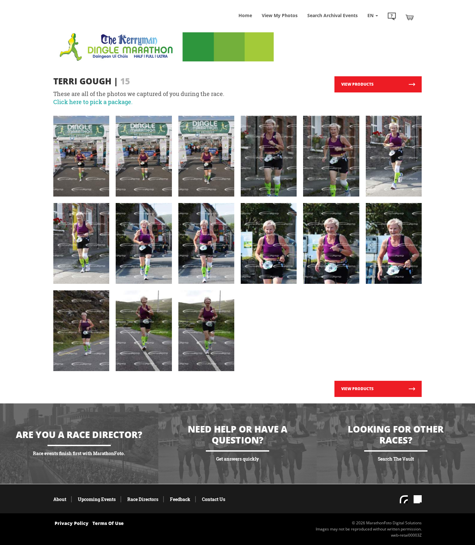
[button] (392, 17)
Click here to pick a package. (92, 102)
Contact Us (213, 499)
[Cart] (409, 17)
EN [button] (371, 15)
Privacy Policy (72, 523)
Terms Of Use (108, 523)
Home (245, 15)
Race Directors (142, 499)
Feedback (180, 499)
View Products (357, 84)
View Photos (280, 15)
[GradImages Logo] (100, 24)
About (59, 499)
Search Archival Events (332, 15)
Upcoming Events (97, 499)
